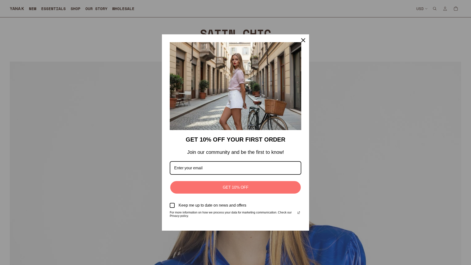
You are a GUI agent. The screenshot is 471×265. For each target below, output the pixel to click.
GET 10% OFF (236, 187)
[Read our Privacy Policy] (298, 213)
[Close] (303, 40)
